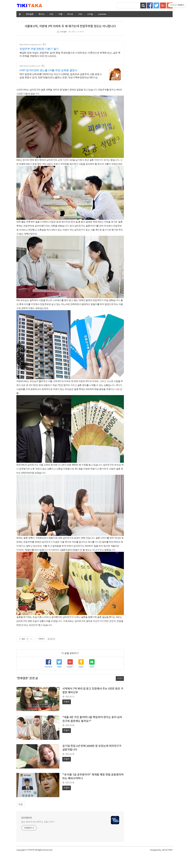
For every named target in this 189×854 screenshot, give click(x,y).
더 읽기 (66, 702)
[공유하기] (27, 639)
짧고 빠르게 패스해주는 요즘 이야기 (37, 822)
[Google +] (163, 5)
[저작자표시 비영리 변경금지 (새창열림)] (51, 639)
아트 (80, 14)
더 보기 (120, 678)
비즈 (51, 14)
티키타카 (26, 817)
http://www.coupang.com (30, 44)
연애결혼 (30, 14)
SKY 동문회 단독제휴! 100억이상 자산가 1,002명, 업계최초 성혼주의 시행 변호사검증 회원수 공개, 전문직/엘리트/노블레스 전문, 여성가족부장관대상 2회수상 (60, 76)
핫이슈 (42, 14)
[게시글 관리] (31, 639)
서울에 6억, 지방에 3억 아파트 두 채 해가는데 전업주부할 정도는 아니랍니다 (70, 26)
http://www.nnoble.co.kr (29, 66)
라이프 (70, 14)
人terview (102, 14)
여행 (60, 14)
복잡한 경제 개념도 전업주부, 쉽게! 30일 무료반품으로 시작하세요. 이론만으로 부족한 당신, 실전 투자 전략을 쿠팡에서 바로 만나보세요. (69, 54)
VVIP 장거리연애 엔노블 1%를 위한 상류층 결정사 (48, 70)
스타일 (90, 14)
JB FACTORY (167, 850)
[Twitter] (156, 5)
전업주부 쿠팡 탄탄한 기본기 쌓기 (39, 48)
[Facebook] (150, 5)
